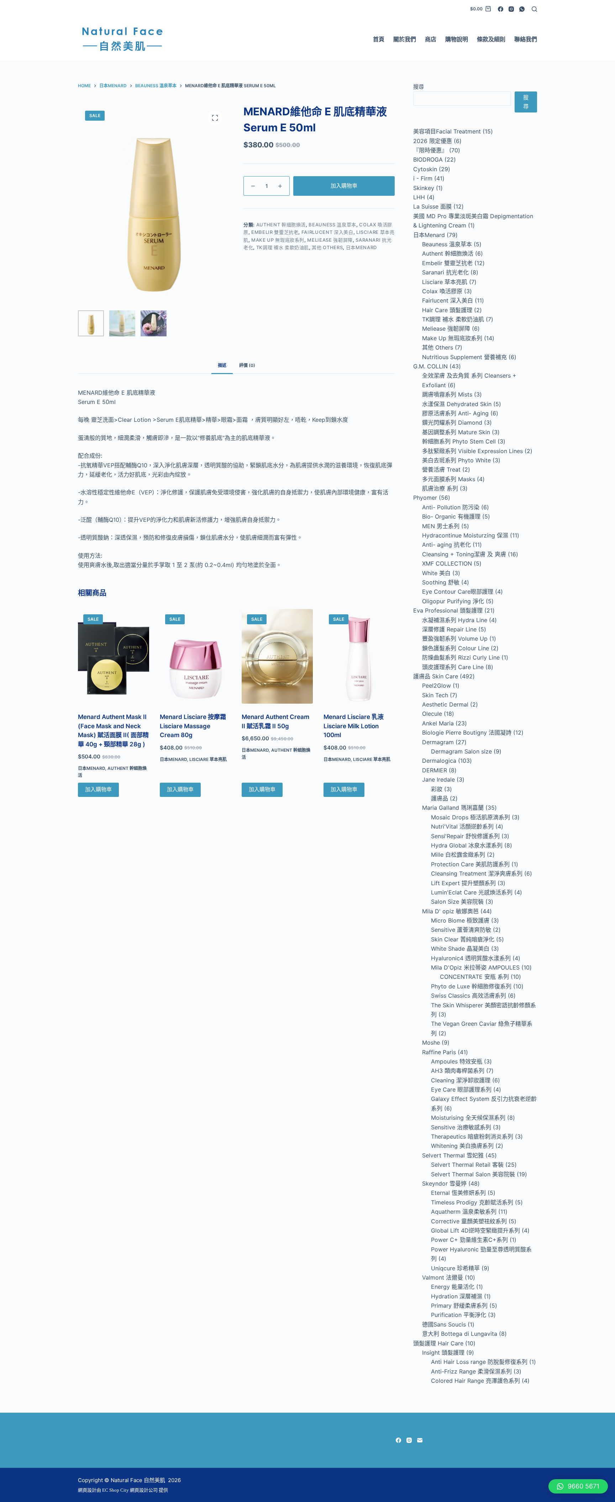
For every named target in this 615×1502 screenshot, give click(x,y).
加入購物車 (344, 185)
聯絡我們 (525, 39)
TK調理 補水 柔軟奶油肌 (282, 247)
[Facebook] (500, 9)
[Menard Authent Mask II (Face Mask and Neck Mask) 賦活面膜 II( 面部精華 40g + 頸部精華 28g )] (113, 656)
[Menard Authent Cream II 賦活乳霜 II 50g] (277, 656)
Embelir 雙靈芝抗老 (274, 232)
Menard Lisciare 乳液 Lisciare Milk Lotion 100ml (354, 726)
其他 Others (327, 247)
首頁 (378, 39)
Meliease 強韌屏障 (329, 240)
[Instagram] (511, 9)
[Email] (419, 1440)
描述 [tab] (222, 365)
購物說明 (456, 39)
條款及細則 (491, 39)
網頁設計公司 (144, 1490)
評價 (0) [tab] (247, 365)
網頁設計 (87, 1490)
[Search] (534, 9)
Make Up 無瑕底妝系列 (277, 240)
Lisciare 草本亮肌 (208, 759)
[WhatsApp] (522, 9)
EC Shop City (116, 1490)
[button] (578, 1486)
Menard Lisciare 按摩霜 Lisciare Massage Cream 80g (193, 726)
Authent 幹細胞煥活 (281, 224)
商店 (430, 39)
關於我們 (404, 39)
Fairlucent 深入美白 (327, 232)
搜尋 (418, 86)
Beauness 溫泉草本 (332, 224)
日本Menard (361, 247)
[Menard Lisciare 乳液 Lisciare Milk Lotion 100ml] (359, 656)
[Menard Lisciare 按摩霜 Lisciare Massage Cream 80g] (195, 656)
